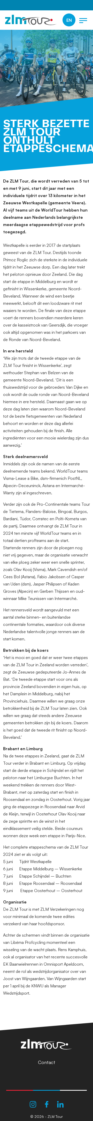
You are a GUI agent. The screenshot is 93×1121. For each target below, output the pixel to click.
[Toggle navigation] (83, 20)
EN (69, 20)
